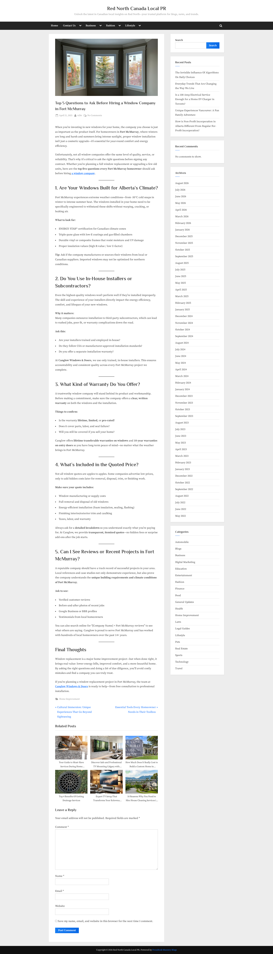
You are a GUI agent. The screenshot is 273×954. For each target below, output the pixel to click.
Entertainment (183, 575)
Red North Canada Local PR (136, 8)
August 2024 (182, 342)
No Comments (94, 116)
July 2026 (180, 189)
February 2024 (183, 382)
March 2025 (181, 296)
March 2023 (181, 456)
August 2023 (182, 422)
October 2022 (182, 482)
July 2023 (180, 429)
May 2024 (180, 362)
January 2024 (182, 389)
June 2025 (180, 276)
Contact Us (69, 25)
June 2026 (180, 196)
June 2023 (180, 435)
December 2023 (184, 396)
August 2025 (182, 263)
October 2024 (182, 329)
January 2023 (182, 469)
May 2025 (180, 282)
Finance (179, 588)
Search (179, 40)
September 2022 (184, 489)
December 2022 (184, 475)
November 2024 (184, 323)
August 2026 (182, 183)
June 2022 (180, 509)
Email (59, 891)
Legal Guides (182, 628)
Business (91, 25)
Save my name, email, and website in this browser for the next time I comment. (105, 921)
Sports (178, 655)
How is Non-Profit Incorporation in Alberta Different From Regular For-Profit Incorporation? (195, 126)
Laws (178, 621)
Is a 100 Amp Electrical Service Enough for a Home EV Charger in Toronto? (194, 99)
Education (181, 568)
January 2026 (182, 229)
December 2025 (184, 236)
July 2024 (180, 349)
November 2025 (184, 243)
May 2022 (180, 515)
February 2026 (183, 223)
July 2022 (180, 502)
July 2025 (180, 269)
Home (54, 25)
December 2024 (184, 316)
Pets (177, 642)
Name (59, 876)
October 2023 (182, 409)
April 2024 (181, 369)
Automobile (182, 542)
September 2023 (184, 416)
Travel (178, 668)
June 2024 (180, 356)
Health (179, 608)
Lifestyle (130, 25)
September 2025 (184, 256)
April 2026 (181, 209)
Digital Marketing (185, 562)
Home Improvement (69, 699)
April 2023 (181, 449)
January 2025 (182, 309)
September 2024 (184, 336)
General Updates (184, 602)
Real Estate (181, 648)
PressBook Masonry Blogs (164, 950)
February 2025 (183, 302)
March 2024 (181, 376)
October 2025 (182, 249)
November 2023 (184, 402)
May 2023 (180, 442)
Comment (62, 827)
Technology (181, 661)
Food (178, 595)
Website (60, 906)
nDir (79, 115)
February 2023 (183, 462)
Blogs (178, 548)
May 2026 (180, 203)
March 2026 (181, 216)
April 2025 (181, 289)
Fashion (110, 25)
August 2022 (182, 495)
